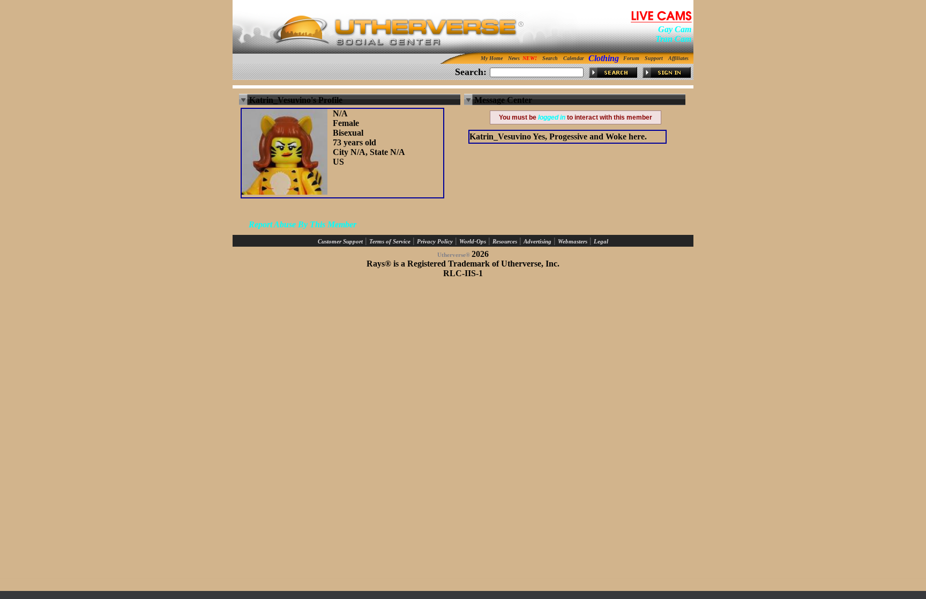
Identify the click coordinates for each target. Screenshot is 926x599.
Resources (504, 242)
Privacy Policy (435, 242)
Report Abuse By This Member (302, 224)
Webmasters (572, 242)
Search (550, 58)
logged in (551, 117)
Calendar (573, 58)
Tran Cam (673, 38)
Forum (631, 58)
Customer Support (340, 242)
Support (654, 58)
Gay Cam (674, 29)
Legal (601, 242)
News (514, 58)
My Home (492, 58)
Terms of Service (389, 242)
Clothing (603, 58)
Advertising (537, 242)
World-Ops (472, 242)
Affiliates (678, 58)
